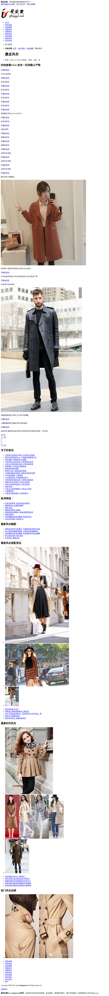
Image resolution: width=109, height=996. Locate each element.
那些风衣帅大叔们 (12, 709)
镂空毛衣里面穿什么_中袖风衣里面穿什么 (21, 457)
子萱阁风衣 (9, 491)
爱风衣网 (8, 961)
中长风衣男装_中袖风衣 (14, 475)
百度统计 (4, 989)
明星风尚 (8, 29)
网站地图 (4, 4)
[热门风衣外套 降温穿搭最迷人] (12, 705)
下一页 (3, 445)
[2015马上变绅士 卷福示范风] (17, 873)
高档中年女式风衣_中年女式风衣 (17, 482)
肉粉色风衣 (9, 514)
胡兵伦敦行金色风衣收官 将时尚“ (17, 879)
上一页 (3, 437)
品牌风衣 (8, 31)
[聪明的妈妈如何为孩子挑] (29, 793)
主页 (14, 48)
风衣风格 (8, 36)
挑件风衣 (8, 38)
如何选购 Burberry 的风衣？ (15, 876)
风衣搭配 (8, 27)
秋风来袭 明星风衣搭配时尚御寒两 (18, 883)
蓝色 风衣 (8, 508)
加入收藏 (31, 4)
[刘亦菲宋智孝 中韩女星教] (34, 838)
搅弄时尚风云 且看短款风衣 (15, 718)
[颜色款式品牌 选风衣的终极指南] (37, 686)
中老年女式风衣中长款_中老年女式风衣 (20, 455)
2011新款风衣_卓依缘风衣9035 (16, 477)
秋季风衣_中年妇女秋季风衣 (15, 466)
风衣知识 (8, 25)
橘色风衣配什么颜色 (12, 510)
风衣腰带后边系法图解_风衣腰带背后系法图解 (22, 533)
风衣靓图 (30, 48)
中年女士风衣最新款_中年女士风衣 (18, 489)
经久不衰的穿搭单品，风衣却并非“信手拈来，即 (23, 714)
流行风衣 (8, 40)
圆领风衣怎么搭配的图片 (14, 505)
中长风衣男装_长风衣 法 (14, 519)
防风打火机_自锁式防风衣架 (15, 471)
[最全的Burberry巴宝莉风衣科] (39, 957)
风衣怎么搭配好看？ (12, 716)
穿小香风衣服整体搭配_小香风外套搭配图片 (21, 531)
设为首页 (20, 4)
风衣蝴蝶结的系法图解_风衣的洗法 (18, 517)
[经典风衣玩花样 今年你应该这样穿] (37, 642)
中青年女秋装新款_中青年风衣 (16, 493)
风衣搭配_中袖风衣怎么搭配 (15, 459)
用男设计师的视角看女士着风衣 (17, 711)
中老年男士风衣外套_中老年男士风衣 (19, 462)
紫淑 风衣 (8, 486)
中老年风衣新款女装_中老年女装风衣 (19, 480)
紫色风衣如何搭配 (12, 468)
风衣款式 (8, 34)
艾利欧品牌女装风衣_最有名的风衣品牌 (20, 473)
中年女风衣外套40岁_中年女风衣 (17, 484)
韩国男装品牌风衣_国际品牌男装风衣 (19, 512)
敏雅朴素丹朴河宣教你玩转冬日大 (18, 881)
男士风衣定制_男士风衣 (14, 536)
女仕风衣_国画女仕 (12, 538)
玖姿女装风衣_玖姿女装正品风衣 (17, 503)
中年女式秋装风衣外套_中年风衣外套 (19, 464)
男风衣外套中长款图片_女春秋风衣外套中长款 (22, 529)
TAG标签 (11, 4)
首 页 (7, 22)
